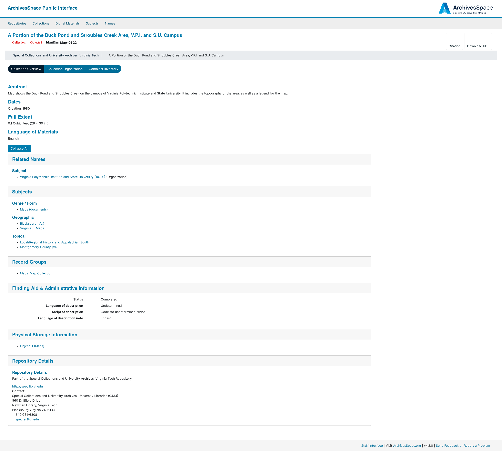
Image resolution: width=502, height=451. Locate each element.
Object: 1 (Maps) (32, 346)
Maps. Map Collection (36, 273)
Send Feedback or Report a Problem (463, 445)
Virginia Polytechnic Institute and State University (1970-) (62, 177)
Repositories (17, 23)
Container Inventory (103, 69)
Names (110, 23)
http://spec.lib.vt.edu (27, 386)
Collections (41, 23)
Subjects (92, 23)
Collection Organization (65, 69)
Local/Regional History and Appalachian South (54, 242)
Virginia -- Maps (32, 228)
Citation (454, 46)
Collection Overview (26, 69)
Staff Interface (372, 445)
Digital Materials (67, 23)
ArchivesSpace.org (407, 445)
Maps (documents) (34, 209)
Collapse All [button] (19, 148)
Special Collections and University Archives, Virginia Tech (56, 55)
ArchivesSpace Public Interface (42, 7)
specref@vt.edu (27, 419)
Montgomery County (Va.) (39, 247)
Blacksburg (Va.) (32, 223)
